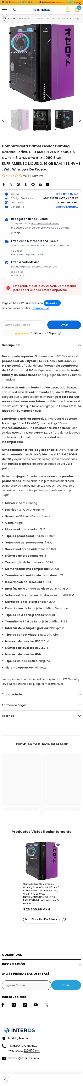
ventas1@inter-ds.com (23, 1058)
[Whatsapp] (47, 184)
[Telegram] (33, 184)
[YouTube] (35, 1005)
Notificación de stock (41, 919)
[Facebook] (3, 184)
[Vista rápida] (58, 845)
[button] (3, 120)
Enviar (64, 325)
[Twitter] (11, 184)
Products (24, 18)
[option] (41, 63)
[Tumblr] (25, 184)
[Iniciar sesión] (68, 9)
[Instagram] (13, 1005)
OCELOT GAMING (67, 194)
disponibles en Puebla (45, 223)
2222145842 (29, 1046)
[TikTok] (24, 1005)
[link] (6, 1080)
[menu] (4, 9)
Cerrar (79, 3)
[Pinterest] (18, 184)
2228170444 (32, 1051)
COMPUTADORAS (67, 207)
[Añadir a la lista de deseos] (63, 919)
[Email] (40, 184)
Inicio (11, 18)
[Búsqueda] (15, 9)
